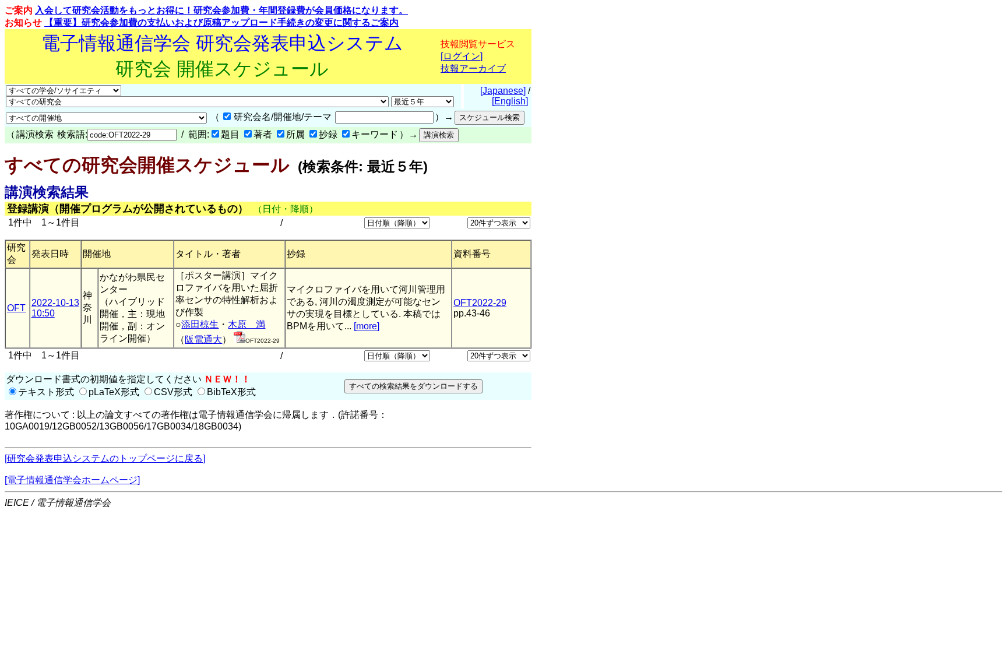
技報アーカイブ (473, 68)
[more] (366, 326)
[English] (510, 101)
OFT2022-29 (479, 303)
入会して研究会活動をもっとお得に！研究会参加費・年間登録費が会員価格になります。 (221, 10)
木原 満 (246, 324)
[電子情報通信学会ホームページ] (72, 480)
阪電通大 (203, 339)
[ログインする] (239, 339)
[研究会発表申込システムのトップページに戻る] (105, 458)
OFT (16, 308)
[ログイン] (462, 56)
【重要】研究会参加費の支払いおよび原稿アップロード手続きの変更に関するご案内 (221, 22)
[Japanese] (503, 91)
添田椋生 (200, 324)
